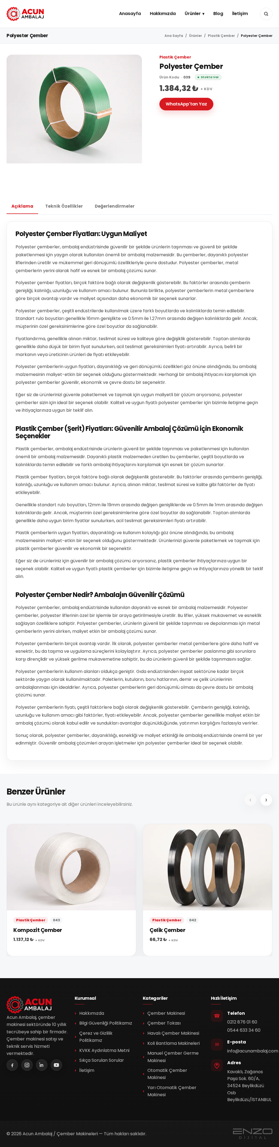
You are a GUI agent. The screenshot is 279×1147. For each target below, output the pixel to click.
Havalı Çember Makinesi (173, 1033)
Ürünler (193, 13)
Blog (218, 13)
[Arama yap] (266, 14)
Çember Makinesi (166, 1013)
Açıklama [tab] (22, 206)
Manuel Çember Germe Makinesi (173, 1056)
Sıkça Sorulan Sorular (101, 1060)
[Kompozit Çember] (71, 890)
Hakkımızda (163, 13)
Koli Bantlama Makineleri (173, 1043)
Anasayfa (130, 13)
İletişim (240, 13)
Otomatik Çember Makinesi (167, 1074)
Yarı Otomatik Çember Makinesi (171, 1091)
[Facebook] (12, 1065)
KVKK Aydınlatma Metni (104, 1050)
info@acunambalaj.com (252, 1051)
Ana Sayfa (174, 36)
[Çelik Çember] (207, 890)
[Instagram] (27, 1065)
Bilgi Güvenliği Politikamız (105, 1023)
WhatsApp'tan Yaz (186, 104)
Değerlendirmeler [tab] (115, 206)
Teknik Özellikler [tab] (64, 206)
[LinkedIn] (41, 1065)
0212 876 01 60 (242, 1022)
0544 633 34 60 (243, 1030)
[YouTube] (56, 1065)
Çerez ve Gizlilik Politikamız (96, 1036)
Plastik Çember (221, 36)
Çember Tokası (164, 1023)
